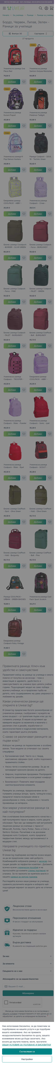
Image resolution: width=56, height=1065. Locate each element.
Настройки (27, 1059)
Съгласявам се (27, 1051)
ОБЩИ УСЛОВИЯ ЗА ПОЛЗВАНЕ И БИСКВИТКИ (26, 1044)
